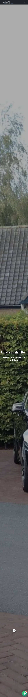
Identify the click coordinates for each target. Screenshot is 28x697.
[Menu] (24, 2)
